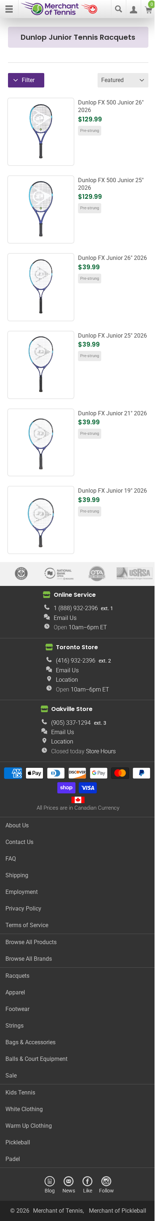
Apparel (15, 992)
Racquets (17, 975)
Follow (106, 1190)
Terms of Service (26, 925)
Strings (14, 1025)
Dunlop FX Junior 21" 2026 (112, 413)
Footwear (17, 1009)
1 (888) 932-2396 (76, 608)
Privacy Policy (23, 908)
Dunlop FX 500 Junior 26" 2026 (111, 106)
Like (87, 1190)
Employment (21, 891)
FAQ (10, 858)
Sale (11, 1075)
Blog (50, 1190)
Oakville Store (72, 709)
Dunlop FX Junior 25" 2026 (112, 335)
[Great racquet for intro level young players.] (41, 390)
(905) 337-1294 (71, 722)
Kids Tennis (20, 1092)
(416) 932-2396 (75, 660)
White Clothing (24, 1109)
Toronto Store (77, 647)
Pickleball (17, 1142)
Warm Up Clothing (28, 1125)
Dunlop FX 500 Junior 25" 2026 (111, 184)
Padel (12, 1159)
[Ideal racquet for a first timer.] (41, 546)
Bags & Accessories (30, 1042)
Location (67, 679)
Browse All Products (31, 942)
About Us (17, 825)
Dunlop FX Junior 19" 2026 (112, 490)
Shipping (16, 875)
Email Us (65, 617)
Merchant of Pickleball (117, 1210)
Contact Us (19, 842)
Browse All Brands (28, 958)
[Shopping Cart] (148, 11)
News (68, 1190)
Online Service (75, 594)
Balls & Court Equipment (36, 1058)
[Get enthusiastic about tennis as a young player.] (41, 468)
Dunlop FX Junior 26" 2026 (112, 257)
